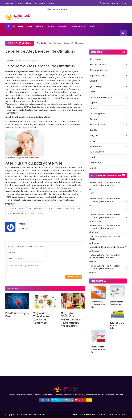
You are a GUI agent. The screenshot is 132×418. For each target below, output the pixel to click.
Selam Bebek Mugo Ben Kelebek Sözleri (105, 237)
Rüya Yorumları (97, 151)
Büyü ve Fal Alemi (98, 75)
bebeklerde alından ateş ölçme (18, 208)
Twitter (116, 3)
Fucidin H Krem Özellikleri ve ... (116, 303)
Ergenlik (93, 102)
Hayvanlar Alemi (97, 124)
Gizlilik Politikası (24, 3)
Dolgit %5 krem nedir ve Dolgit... (117, 325)
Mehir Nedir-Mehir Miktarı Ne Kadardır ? (108, 247)
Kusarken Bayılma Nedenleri (110, 394)
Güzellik (50, 26)
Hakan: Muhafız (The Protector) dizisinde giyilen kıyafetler (105, 184)
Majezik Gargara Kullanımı (20, 394)
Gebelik (93, 108)
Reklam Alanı (79, 414)
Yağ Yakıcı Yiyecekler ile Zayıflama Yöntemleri (41, 318)
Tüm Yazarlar (40, 3)
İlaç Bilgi (93, 130)
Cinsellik (93, 80)
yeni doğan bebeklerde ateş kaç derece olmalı (24, 213)
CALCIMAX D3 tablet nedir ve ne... (98, 304)
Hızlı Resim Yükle (106, 414)
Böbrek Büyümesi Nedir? (86, 394)
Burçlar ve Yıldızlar (98, 70)
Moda (29, 26)
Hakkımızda (9, 3)
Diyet (92, 91)
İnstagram (68, 400)
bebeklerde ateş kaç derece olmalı (47, 208)
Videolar (94, 168)
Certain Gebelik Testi (43, 394)
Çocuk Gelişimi (16, 43)
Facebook (105, 3)
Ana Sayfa (41, 43)
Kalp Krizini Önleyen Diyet (17, 314)
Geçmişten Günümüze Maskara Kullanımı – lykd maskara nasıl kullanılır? (72, 319)
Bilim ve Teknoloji (98, 64)
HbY (92, 193)
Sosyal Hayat (77, 26)
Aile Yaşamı (18, 26)
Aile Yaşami (95, 59)
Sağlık (39, 26)
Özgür (22, 223)
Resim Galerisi (96, 146)
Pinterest (81, 400)
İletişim (51, 3)
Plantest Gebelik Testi (64, 394)
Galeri (91, 26)
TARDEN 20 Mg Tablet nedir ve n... (98, 349)
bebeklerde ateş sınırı (72, 208)
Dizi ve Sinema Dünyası (101, 97)
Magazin (62, 26)
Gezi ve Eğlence (97, 113)
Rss (124, 3)
